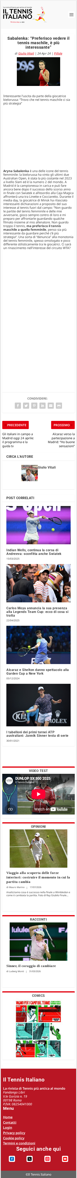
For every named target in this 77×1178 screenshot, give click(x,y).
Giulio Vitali (26, 53)
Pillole (58, 53)
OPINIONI (38, 827)
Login (7, 1127)
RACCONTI (38, 919)
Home (8, 1117)
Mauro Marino (17, 887)
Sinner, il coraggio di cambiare (31, 966)
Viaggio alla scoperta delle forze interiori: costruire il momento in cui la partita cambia (38, 877)
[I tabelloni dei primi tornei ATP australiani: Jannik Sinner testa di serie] (38, 705)
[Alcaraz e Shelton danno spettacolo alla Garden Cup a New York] (38, 645)
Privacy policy (14, 1133)
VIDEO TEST (38, 771)
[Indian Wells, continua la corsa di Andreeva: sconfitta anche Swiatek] (38, 525)
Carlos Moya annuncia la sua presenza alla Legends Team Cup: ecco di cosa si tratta (37, 611)
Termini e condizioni (19, 1143)
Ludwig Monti (16, 971)
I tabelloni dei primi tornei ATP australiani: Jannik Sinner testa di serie (37, 734)
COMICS (38, 996)
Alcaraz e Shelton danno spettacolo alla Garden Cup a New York (37, 671)
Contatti (9, 1122)
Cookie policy (13, 1138)
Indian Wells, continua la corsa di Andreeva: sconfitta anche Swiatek (34, 552)
